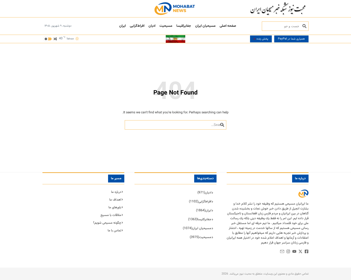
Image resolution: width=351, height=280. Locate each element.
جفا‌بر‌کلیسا (183, 26)
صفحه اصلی (228, 26)
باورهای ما (114, 207)
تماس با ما (114, 230)
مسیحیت (165, 26)
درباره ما (116, 192)
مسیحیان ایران (205, 26)
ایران (122, 26)
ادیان (151, 26)
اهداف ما (115, 199)
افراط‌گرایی (137, 26)
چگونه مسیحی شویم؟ (107, 222)
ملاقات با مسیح (111, 215)
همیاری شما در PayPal (291, 39)
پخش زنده (262, 39)
